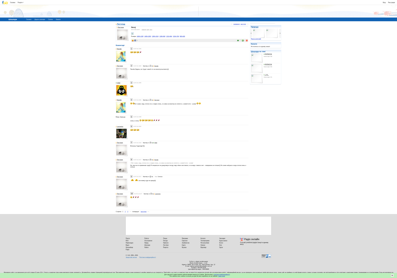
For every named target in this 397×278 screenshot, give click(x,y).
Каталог (203, 238)
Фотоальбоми (205, 243)
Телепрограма (205, 240)
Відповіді (203, 247)
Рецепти (165, 247)
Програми (185, 238)
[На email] (133, 40)
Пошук (165, 238)
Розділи (20, 2)
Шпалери (255, 52)
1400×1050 (147, 36)
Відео (127, 245)
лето (151, 29)
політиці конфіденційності (222, 274)
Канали (58, 19)
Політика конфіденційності (147, 257)
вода (148, 29)
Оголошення (148, 240)
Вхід (384, 2)
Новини (203, 245)
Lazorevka (120, 126)
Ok (392, 275)
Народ (146, 243)
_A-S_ (267, 75)
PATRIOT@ (268, 54)
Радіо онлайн (251, 239)
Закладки (222, 238)
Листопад (121, 24)
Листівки (166, 245)
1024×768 (176, 36)
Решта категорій (256, 39)
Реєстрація (391, 2)
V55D (118, 83)
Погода (165, 240)
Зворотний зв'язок (131, 257)
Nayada (119, 49)
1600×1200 (140, 36)
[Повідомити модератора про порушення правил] (247, 40)
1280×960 (162, 36)
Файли (146, 247)
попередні (236, 24)
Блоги (221, 243)
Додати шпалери (40, 19)
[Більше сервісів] (137, 40)
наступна (143, 211)
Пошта (128, 238)
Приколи (165, 243)
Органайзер (129, 247)
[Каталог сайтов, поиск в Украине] (266, 255)
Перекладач (129, 243)
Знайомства (185, 243)
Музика (184, 247)
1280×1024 (155, 36)
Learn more (221, 276)
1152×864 (169, 36)
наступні (243, 24)
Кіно (220, 245)
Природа (254, 27)
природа (144, 29)
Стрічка (50, 19)
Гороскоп (184, 240)
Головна (12, 2)
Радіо (127, 249)
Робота (146, 238)
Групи (221, 247)
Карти (183, 245)
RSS (127, 240)
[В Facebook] (135, 40)
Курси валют (223, 240)
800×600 (182, 36)
